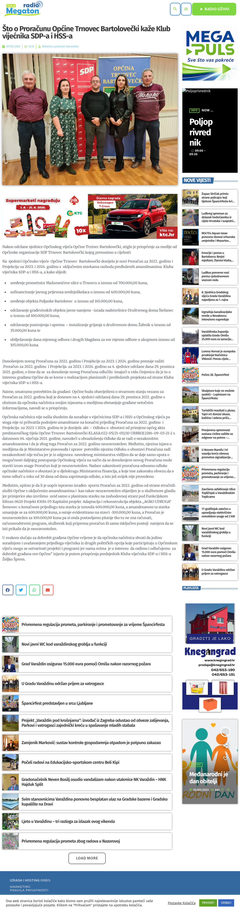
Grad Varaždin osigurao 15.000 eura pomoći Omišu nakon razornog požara (86, 663)
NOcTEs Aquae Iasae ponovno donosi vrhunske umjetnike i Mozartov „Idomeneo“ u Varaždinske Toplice (219, 241)
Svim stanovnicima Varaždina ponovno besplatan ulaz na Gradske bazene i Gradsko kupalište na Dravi (94, 802)
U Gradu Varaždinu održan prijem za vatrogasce (63, 683)
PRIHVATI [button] (208, 903)
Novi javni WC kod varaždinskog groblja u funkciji (64, 644)
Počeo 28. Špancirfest (215, 375)
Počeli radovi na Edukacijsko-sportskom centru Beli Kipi (70, 762)
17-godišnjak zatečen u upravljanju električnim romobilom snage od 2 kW (218, 512)
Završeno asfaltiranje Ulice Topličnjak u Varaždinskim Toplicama (218, 493)
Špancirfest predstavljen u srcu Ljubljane (57, 703)
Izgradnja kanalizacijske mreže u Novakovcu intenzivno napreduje (217, 315)
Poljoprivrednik (201, 132)
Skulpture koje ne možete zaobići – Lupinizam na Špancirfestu (218, 394)
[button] (7, 590)
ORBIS (45, 880)
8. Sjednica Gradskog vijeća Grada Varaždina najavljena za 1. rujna (216, 296)
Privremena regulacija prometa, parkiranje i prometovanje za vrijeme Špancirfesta (93, 624)
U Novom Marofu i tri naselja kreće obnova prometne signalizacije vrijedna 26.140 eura (216, 455)
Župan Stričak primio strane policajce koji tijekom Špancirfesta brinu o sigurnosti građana (219, 199)
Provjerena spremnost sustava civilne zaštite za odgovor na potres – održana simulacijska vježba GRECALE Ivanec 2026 (217, 440)
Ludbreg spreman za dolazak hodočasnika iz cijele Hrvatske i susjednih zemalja (218, 219)
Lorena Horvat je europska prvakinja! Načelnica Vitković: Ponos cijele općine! (218, 357)
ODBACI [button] (226, 903)
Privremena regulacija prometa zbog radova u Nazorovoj (71, 841)
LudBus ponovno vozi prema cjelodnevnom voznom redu (215, 276)
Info (194, 110)
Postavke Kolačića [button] (181, 903)
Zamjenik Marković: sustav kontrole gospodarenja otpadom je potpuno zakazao (91, 742)
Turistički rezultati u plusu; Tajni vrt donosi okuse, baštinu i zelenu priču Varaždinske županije (218, 416)
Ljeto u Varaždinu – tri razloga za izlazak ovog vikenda (68, 821)
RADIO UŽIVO (214, 9)
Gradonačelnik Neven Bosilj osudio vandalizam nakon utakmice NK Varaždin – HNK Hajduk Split (94, 782)
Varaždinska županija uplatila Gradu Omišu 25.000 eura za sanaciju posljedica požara (216, 337)
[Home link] (23, 9)
